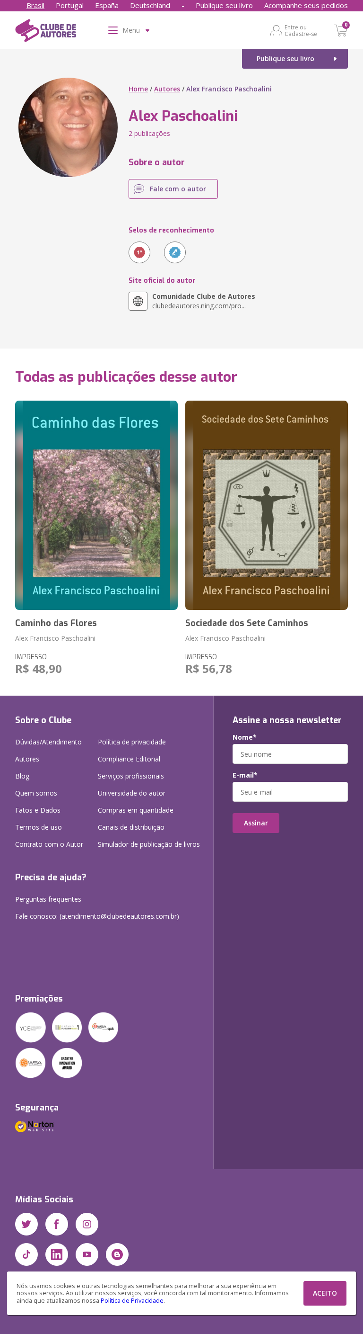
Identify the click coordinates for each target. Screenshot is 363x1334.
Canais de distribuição (131, 827)
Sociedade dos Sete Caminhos (246, 623)
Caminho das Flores (56, 623)
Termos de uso (38, 827)
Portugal (70, 5)
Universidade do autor (131, 792)
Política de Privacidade (132, 1301)
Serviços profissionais (131, 775)
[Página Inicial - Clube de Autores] (45, 32)
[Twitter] (26, 1224)
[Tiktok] (26, 1254)
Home (138, 88)
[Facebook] (56, 1224)
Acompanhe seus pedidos (306, 5)
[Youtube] (87, 1254)
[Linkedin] (56, 1254)
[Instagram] (87, 1224)
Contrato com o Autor (49, 844)
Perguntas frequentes (48, 899)
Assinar (256, 822)
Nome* (245, 737)
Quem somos (36, 792)
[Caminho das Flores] (96, 505)
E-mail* (245, 775)
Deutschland (150, 5)
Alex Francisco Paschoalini (55, 638)
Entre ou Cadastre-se (301, 30)
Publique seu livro (224, 5)
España (107, 5)
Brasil (35, 5)
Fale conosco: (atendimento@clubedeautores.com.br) (97, 916)
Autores (167, 88)
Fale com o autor (178, 188)
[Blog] (117, 1254)
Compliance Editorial (129, 758)
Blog (22, 775)
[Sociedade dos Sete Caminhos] (266, 505)
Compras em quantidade (135, 810)
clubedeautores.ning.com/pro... (203, 301)
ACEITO (325, 1293)
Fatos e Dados (37, 810)
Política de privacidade (132, 741)
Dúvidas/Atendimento (48, 741)
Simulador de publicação (149, 844)
